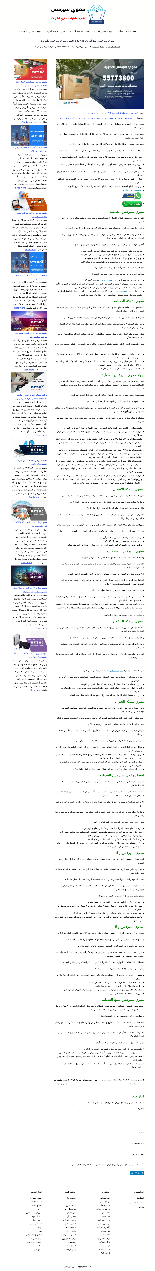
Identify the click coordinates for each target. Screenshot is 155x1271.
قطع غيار (38, 1249)
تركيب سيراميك (103, 1238)
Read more (27, 121)
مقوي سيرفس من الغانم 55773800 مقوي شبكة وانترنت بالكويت (31, 84)
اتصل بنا (140, 1198)
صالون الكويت (70, 1209)
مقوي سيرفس (94, 113)
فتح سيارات (105, 1234)
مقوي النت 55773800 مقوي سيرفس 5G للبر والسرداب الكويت (29, 149)
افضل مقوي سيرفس (129, 118)
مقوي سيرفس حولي (127, 31)
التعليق (141, 1109)
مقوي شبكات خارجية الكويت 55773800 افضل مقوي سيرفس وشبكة (30, 590)
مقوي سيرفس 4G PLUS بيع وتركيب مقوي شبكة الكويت (31, 462)
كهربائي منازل (104, 1223)
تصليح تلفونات (36, 1205)
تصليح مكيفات (36, 1223)
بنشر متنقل (105, 1205)
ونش (39, 1227)
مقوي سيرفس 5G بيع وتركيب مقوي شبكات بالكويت (31, 277)
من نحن (140, 1207)
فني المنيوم (37, 1216)
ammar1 (134, 113)
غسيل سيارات (36, 1220)
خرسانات (72, 1201)
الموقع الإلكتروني (138, 1154)
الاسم (141, 1132)
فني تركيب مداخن (34, 1212)
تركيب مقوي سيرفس (110, 118)
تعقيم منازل (71, 1216)
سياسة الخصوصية (136, 1202)
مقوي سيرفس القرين (55, 31)
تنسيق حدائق (70, 1245)
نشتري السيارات (69, 1220)
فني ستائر (71, 1242)
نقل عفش (105, 1231)
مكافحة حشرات (103, 1209)
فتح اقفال (106, 1212)
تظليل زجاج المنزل (34, 1234)
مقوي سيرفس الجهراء (79, 31)
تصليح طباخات (70, 1231)
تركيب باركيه (104, 1242)
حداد (40, 1209)
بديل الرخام (71, 1249)
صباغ (40, 1231)
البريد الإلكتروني (138, 1143)
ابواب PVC (105, 1253)
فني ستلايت (105, 1198)
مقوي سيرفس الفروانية (31, 31)
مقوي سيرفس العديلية (77, 118)
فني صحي (105, 1216)
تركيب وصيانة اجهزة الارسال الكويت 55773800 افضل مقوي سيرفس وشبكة (30, 397)
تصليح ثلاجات (36, 1201)
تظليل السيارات (69, 1234)
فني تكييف (71, 1212)
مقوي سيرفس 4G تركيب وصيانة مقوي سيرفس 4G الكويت (30, 335)
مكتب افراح (71, 1205)
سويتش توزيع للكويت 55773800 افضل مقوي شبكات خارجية (30, 655)
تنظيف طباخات (69, 1227)
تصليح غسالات (36, 1198)
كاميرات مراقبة (103, 1227)
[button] (117, 31)
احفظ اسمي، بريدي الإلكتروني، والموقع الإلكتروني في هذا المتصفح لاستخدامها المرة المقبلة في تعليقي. (105, 1165)
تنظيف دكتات (70, 1223)
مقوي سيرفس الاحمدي (103, 31)
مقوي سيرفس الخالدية (132, 190)
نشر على (118, 113)
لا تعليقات (63, 118)
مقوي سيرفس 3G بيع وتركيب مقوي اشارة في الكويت (31, 215)
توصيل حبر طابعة (34, 1242)
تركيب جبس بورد (68, 1238)
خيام (40, 1245)
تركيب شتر (105, 1245)
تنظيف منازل (70, 1198)
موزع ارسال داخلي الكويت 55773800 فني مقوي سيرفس (30, 524)
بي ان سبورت (104, 1201)
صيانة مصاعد (104, 1249)
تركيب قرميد (36, 1238)
